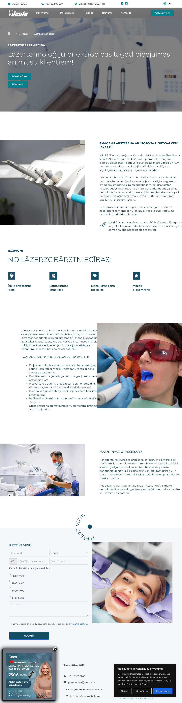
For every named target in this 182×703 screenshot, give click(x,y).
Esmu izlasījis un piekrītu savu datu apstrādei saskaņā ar (50, 624)
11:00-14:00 (17, 583)
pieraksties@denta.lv (81, 682)
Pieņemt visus (162, 691)
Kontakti (126, 13)
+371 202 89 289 (54, 3)
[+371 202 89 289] (42, 3)
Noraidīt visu (142, 691)
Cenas (89, 13)
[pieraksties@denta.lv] (65, 682)
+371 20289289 (77, 676)
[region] (145, 680)
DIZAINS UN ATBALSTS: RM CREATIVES (136, 698)
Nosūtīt (29, 635)
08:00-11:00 (17, 576)
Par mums (42, 13)
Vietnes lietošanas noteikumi (83, 696)
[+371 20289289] (65, 676)
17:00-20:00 (17, 597)
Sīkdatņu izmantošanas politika (84, 689)
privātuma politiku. (78, 624)
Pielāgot (125, 691)
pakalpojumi (21, 34)
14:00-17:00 (17, 590)
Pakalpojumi (67, 13)
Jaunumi (107, 13)
